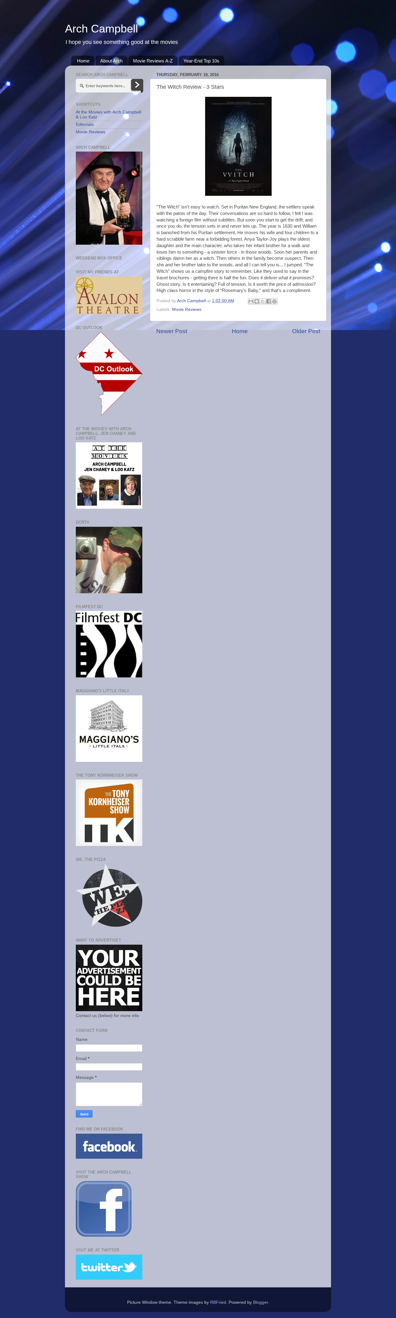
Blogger (260, 1302)
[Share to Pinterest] (274, 301)
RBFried (218, 1302)
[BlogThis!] (257, 301)
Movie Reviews (186, 309)
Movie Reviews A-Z (153, 60)
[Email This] (251, 301)
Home (83, 60)
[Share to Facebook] (268, 301)
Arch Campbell (101, 28)
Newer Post (171, 331)
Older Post (306, 331)
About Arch (111, 60)
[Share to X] (263, 301)
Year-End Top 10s (201, 60)
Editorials (85, 124)
